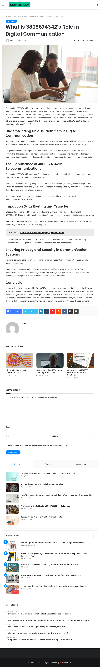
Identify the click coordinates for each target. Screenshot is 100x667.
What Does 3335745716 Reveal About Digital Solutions (77, 372)
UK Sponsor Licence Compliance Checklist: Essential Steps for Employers (53, 586)
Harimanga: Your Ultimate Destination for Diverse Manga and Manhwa (52, 542)
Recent (17, 464)
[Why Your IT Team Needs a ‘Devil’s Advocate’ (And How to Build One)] (12, 578)
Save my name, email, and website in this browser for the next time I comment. (38, 445)
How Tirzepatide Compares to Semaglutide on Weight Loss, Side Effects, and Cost (57, 495)
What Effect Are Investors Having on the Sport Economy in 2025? (49, 564)
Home (9, 16)
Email (8, 436)
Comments (81, 464)
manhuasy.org (67, 663)
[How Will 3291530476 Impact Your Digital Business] (50, 360)
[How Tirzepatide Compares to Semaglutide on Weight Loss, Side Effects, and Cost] (12, 498)
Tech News (17, 16)
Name (8, 427)
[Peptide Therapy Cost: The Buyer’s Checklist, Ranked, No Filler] (12, 476)
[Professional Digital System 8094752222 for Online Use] (12, 509)
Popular (48, 464)
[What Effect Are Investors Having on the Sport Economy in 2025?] (12, 567)
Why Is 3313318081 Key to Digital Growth (16, 371)
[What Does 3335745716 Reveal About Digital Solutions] (80, 360)
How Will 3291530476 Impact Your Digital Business (49, 371)
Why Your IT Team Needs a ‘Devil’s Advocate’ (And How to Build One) (51, 575)
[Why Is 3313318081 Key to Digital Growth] (19, 360)
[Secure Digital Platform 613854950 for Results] (12, 520)
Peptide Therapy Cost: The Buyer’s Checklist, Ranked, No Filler (48, 473)
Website (55, 436)
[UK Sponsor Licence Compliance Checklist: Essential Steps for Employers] (12, 589)
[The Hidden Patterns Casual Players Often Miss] (12, 487)
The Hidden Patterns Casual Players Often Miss (42, 484)
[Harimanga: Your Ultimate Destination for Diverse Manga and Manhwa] (12, 546)
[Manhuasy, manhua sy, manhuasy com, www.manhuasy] (19, 5)
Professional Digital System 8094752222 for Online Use (45, 506)
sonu (11, 41)
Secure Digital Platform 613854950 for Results (41, 517)
